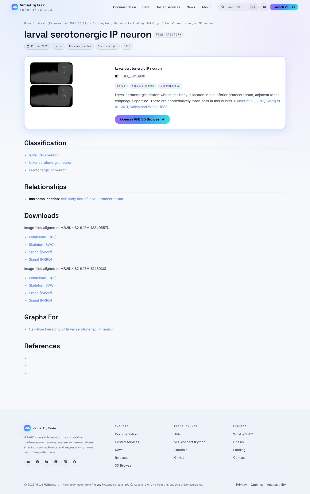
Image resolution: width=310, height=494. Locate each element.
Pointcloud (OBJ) (43, 237)
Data (145, 7)
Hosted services (168, 7)
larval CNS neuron (44, 155)
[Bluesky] (46, 462)
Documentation (124, 7)
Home (27, 23)
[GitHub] (74, 462)
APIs (177, 434)
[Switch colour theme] (264, 7)
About (206, 7)
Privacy (241, 485)
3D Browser (124, 465)
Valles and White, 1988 (148, 107)
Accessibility (276, 485)
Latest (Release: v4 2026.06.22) (62, 23)
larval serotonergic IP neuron (189, 23)
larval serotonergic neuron (50, 162)
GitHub (179, 458)
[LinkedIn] (65, 462)
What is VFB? (243, 434)
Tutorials (180, 450)
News (191, 7)
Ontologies (101, 23)
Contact (239, 458)
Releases (121, 458)
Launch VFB (282, 7)
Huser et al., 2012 (249, 101)
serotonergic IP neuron (48, 170)
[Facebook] (56, 462)
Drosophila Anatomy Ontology (137, 23)
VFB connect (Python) (190, 442)
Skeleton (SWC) (42, 244)
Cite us (238, 442)
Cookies (257, 485)
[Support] (28, 462)
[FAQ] (37, 462)
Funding (239, 450)
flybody (96, 484)
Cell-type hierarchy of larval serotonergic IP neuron (71, 329)
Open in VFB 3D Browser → (142, 119)
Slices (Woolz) (40, 252)
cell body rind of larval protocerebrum (92, 199)
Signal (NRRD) (40, 259)
